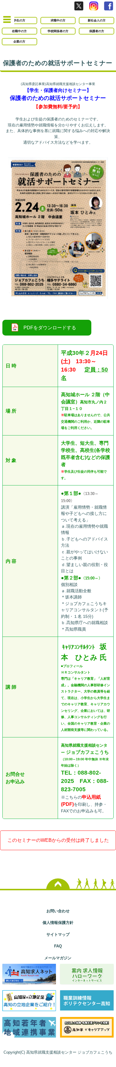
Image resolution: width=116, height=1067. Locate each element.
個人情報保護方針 (58, 922)
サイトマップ (58, 934)
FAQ (58, 946)
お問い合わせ (58, 911)
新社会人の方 (97, 20)
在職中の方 (19, 31)
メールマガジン (57, 958)
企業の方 (19, 41)
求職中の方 (58, 20)
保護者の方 (96, 31)
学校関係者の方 (58, 31)
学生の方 (19, 20)
